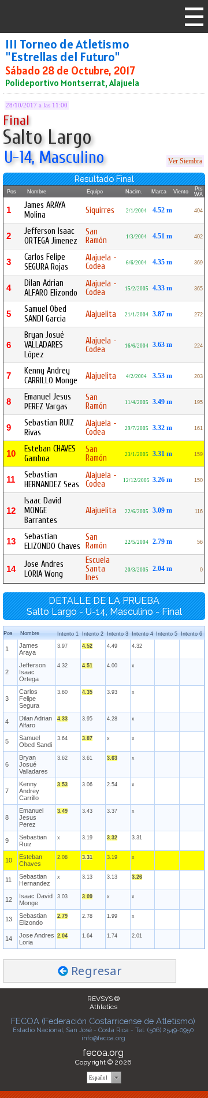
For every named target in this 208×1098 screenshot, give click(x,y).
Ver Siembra (185, 161)
